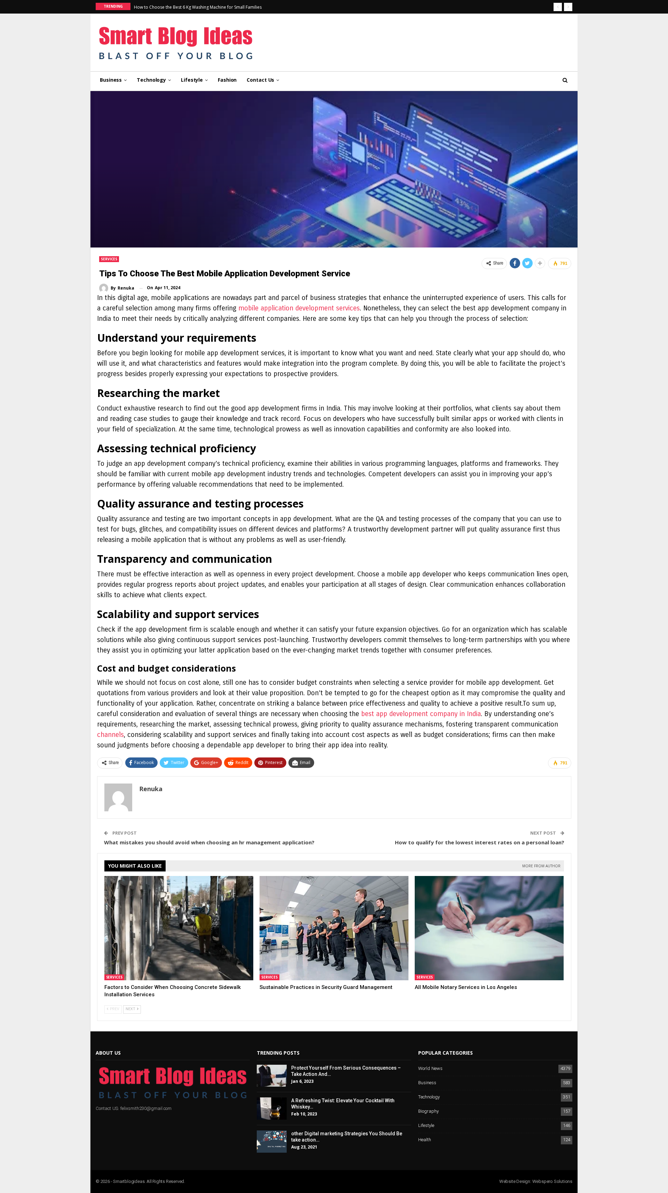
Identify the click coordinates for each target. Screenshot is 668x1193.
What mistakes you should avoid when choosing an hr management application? (209, 842)
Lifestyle (192, 79)
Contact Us (260, 79)
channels (110, 735)
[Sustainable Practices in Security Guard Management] (334, 928)
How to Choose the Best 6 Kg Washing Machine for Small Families (198, 7)
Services (109, 259)
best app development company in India (420, 714)
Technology (151, 79)
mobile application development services (299, 308)
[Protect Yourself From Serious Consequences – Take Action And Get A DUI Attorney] (272, 1076)
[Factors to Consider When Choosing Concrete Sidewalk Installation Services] (178, 928)
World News (430, 1068)
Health (424, 1140)
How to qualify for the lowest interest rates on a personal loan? (479, 842)
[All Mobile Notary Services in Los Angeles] (489, 928)
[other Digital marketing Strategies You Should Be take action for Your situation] (272, 1141)
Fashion (227, 79)
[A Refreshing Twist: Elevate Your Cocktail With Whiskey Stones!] (272, 1108)
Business (111, 79)
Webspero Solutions (552, 1181)
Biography (428, 1111)
